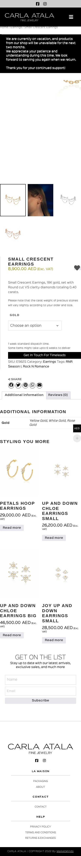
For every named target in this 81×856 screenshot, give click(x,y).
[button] (71, 17)
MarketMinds (65, 851)
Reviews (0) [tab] (58, 395)
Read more (12, 528)
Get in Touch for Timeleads (45, 355)
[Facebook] (38, 4)
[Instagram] (45, 4)
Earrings (16, 27)
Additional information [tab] (24, 395)
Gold (14, 315)
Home (4, 27)
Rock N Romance (36, 366)
